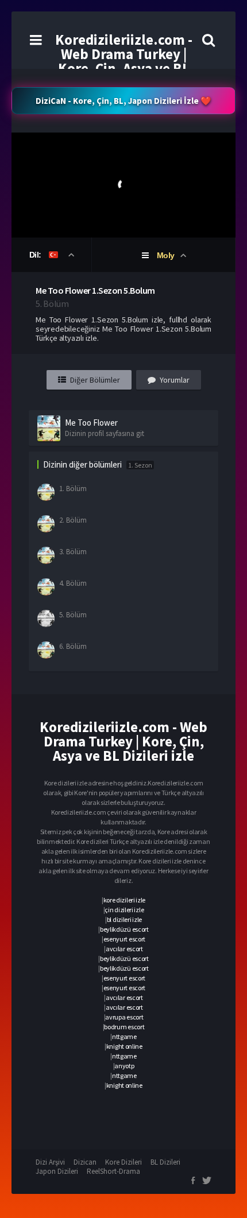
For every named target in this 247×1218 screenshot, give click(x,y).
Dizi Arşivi (50, 1162)
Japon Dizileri (57, 1171)
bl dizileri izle (124, 919)
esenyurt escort (124, 939)
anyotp (124, 1065)
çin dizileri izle (124, 909)
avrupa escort (124, 1017)
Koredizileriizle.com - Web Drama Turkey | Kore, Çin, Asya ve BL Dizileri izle (123, 61)
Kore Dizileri (123, 1162)
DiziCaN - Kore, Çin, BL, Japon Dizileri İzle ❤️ (123, 100)
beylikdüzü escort (124, 929)
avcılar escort (124, 948)
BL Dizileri (165, 1162)
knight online (124, 1046)
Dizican (85, 1162)
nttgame (124, 1036)
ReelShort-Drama (113, 1171)
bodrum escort (124, 1026)
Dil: (36, 254)
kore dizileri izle (124, 900)
